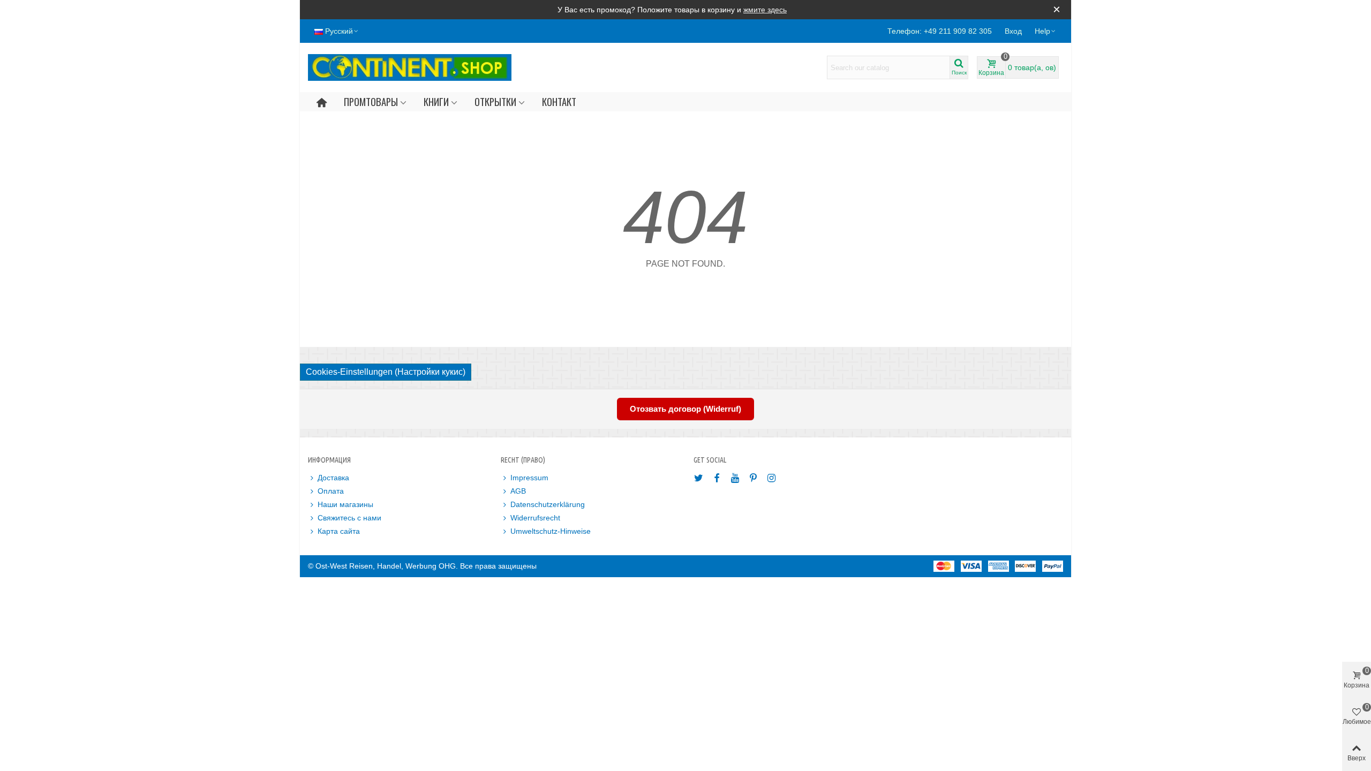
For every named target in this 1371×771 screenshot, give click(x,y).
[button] (1045, 31)
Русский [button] (339, 31)
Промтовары (371, 101)
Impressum (529, 477)
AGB (518, 491)
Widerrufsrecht (535, 517)
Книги (436, 101)
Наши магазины (345, 504)
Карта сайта (339, 531)
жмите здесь (765, 9)
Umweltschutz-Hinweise (550, 531)
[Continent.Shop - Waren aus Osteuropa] (409, 67)
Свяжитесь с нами (349, 517)
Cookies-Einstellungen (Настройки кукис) (385, 371)
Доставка (333, 477)
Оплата (331, 491)
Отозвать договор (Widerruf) (685, 408)
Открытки (495, 101)
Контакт (559, 101)
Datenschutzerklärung (547, 504)
